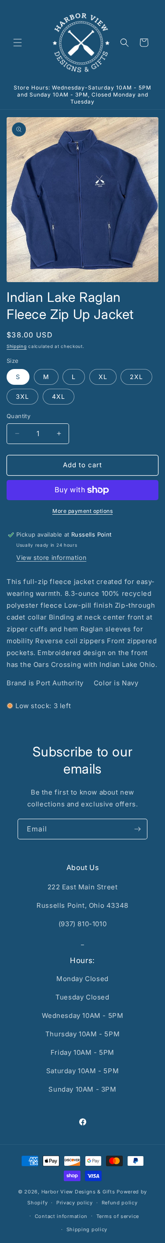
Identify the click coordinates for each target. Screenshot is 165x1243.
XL (103, 376)
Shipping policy (87, 1229)
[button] (17, 42)
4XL (58, 396)
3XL (22, 396)
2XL (136, 376)
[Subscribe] (137, 829)
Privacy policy (74, 1203)
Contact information (61, 1216)
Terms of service (117, 1216)
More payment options (82, 511)
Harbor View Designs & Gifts (78, 1192)
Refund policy (120, 1203)
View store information (51, 557)
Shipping (17, 346)
